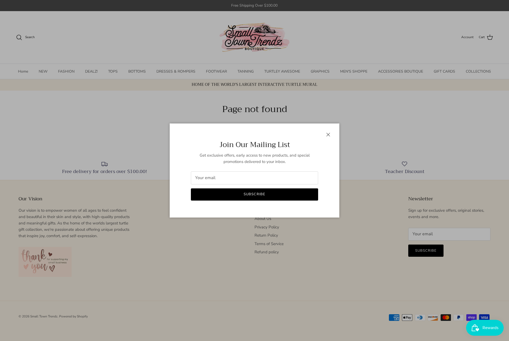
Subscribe (254, 194)
